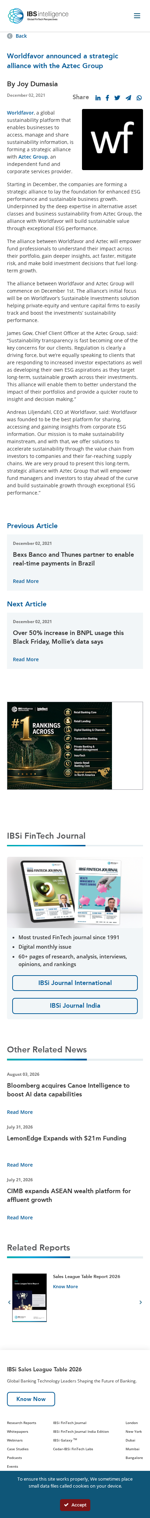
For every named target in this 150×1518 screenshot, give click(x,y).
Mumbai (133, 1448)
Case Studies (18, 1448)
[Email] (128, 97)
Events (12, 1466)
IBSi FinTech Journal (70, 1422)
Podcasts (14, 1457)
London (132, 1422)
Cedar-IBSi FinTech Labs (73, 1448)
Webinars (15, 1440)
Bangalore (134, 1457)
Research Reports (21, 1422)
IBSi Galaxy (65, 1440)
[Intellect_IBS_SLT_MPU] (59, 745)
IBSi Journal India (75, 1005)
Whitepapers (17, 1431)
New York (134, 1431)
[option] (75, 1303)
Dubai (130, 1440)
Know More (65, 1286)
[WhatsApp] (139, 97)
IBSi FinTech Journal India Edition (81, 1431)
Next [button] (140, 1303)
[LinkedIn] (98, 97)
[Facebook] (107, 97)
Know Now (31, 1399)
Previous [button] (9, 1303)
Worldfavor (20, 112)
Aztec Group (33, 156)
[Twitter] (117, 97)
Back (21, 35)
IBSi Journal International (75, 983)
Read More (26, 581)
